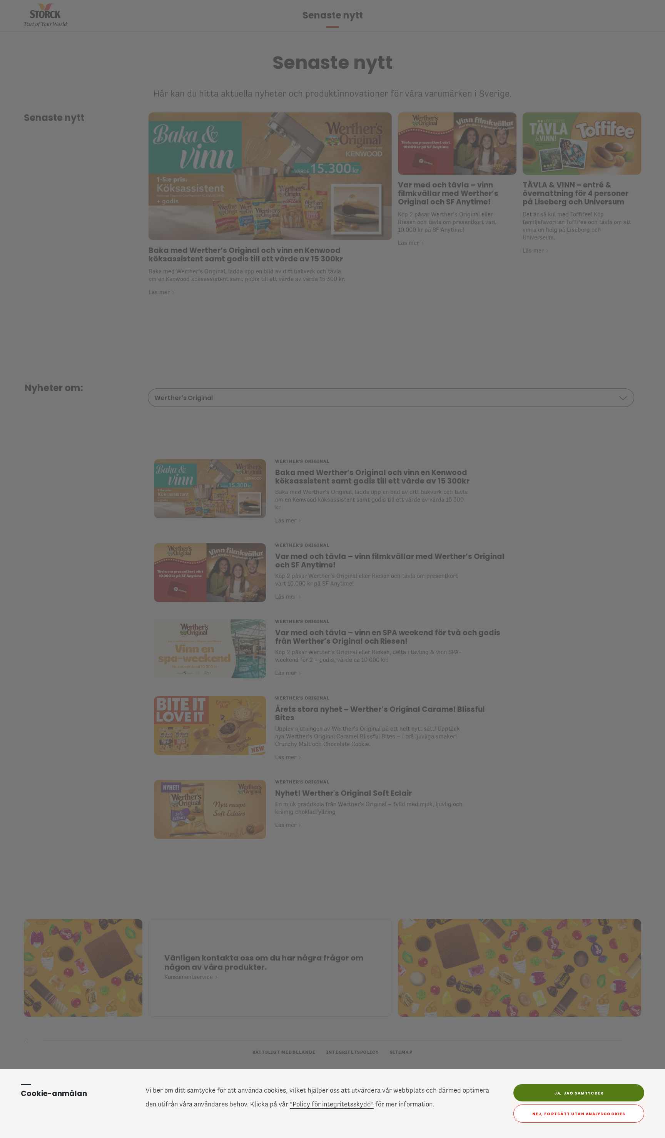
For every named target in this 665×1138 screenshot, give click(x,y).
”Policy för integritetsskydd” (332, 1104)
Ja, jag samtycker (578, 1093)
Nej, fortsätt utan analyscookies (578, 1114)
